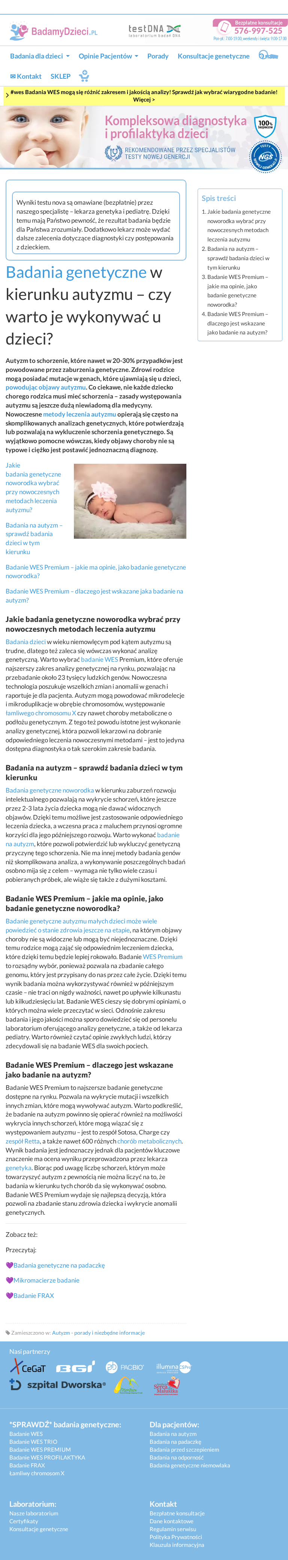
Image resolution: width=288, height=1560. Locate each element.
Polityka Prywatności (176, 1536)
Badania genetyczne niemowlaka (190, 1465)
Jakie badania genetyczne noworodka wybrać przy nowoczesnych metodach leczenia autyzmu (239, 225)
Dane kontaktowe (172, 1521)
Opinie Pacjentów (106, 56)
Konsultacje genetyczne (214, 56)
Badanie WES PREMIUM (40, 1449)
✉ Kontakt (26, 76)
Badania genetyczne (76, 271)
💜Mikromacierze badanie (43, 1280)
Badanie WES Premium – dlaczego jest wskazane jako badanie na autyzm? (237, 323)
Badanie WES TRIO (33, 1441)
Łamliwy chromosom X (36, 1473)
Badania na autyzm (173, 1433)
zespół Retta (23, 1141)
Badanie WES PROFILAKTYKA (47, 1457)
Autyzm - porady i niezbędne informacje (98, 1332)
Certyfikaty (23, 1521)
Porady (158, 56)
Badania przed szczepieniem (184, 1449)
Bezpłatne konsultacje (177, 1513)
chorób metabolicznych (149, 1141)
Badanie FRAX (27, 1465)
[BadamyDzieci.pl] (55, 30)
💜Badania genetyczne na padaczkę (55, 1265)
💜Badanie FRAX (30, 1295)
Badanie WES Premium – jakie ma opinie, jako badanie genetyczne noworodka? (237, 290)
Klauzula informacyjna (177, 1544)
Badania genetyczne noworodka (50, 790)
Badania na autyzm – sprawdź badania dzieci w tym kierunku (238, 257)
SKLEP (60, 76)
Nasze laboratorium (33, 1513)
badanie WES (99, 659)
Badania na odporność (177, 1457)
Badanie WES (26, 1433)
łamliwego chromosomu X (41, 713)
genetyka (19, 1168)
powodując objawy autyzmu (46, 387)
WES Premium (163, 957)
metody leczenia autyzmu (79, 414)
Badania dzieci (26, 642)
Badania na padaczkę (175, 1441)
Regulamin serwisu (173, 1529)
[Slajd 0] (144, 139)
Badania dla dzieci (37, 56)
